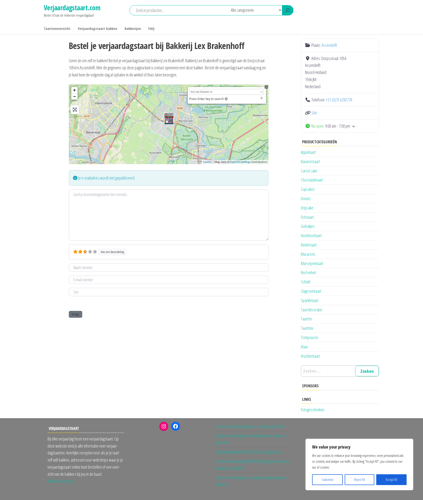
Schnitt (305, 282)
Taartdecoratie (311, 310)
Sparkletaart (309, 300)
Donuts (306, 198)
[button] (340, 126)
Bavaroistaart (310, 161)
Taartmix (307, 328)
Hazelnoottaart (311, 235)
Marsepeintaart (312, 263)
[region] (359, 464)
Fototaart (307, 217)
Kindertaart (309, 245)
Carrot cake (309, 171)
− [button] (74, 96)
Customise (327, 479)
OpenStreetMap (240, 162)
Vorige (75, 314)
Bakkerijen (133, 28)
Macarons (308, 254)
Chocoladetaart (312, 180)
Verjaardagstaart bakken (97, 28)
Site (314, 113)
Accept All (391, 479)
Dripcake (307, 208)
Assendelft (329, 45)
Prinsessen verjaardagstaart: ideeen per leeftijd (249, 426)
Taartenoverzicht (57, 28)
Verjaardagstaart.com (72, 7)
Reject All (359, 479)
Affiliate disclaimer (60, 481)
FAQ (151, 28)
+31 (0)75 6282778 (339, 100)
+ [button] (74, 90)
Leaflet (207, 162)
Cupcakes (308, 189)
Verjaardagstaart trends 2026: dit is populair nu (248, 452)
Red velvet (308, 272)
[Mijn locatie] (226, 99)
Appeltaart (308, 152)
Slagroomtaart (311, 291)
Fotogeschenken (312, 410)
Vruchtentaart (310, 356)
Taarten (306, 319)
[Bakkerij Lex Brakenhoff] (168, 118)
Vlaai (304, 347)
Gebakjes (308, 226)
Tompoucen (309, 337)
